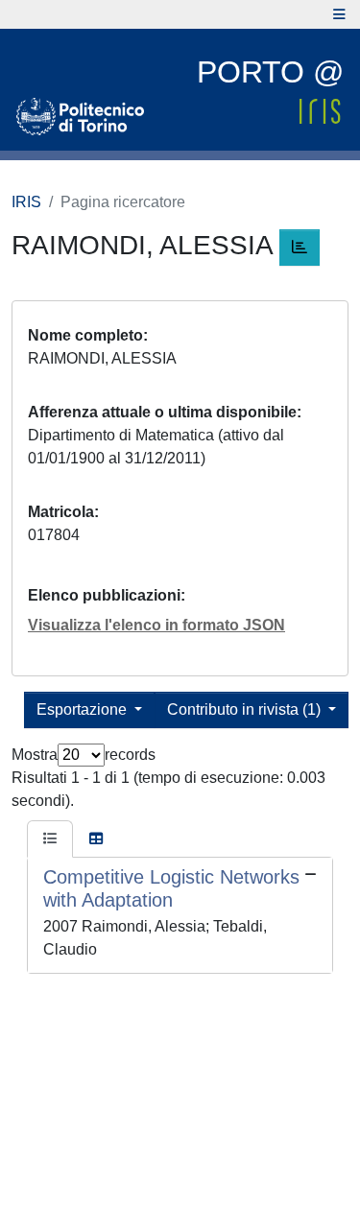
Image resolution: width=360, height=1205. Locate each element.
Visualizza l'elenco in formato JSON (156, 625)
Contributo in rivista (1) (245, 709)
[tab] (50, 839)
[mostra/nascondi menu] (339, 14)
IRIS (26, 202)
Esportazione (83, 709)
